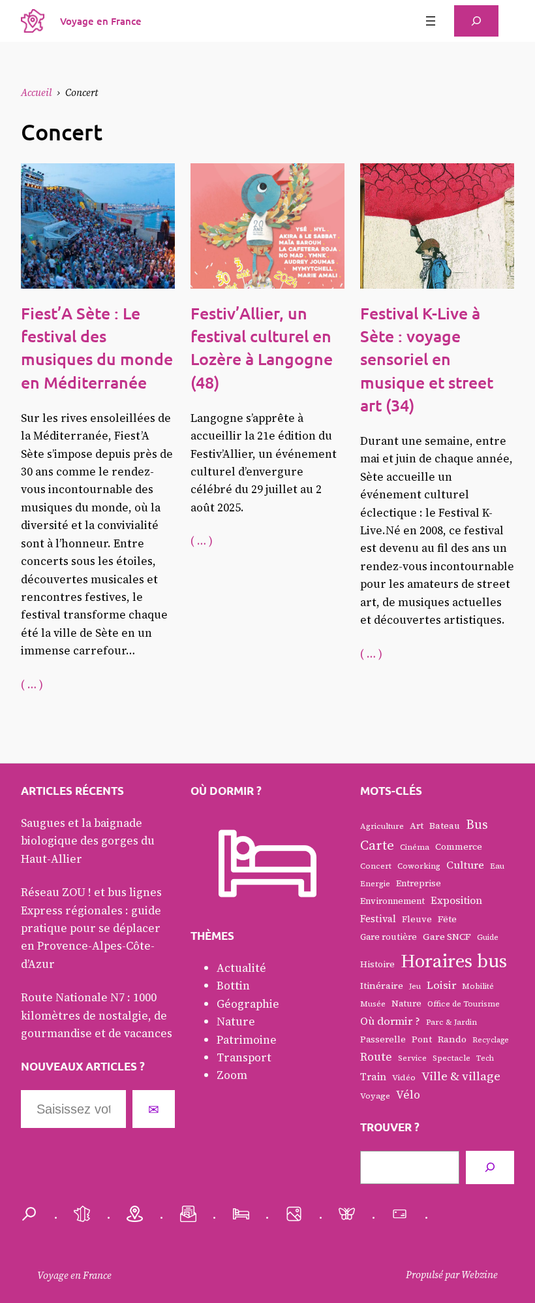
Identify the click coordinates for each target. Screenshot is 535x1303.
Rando (452, 1039)
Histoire (377, 964)
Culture (465, 865)
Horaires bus (454, 961)
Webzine (479, 1274)
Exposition (456, 900)
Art (416, 826)
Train (373, 1077)
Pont (422, 1039)
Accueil (36, 92)
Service (412, 1058)
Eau (497, 866)
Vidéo (404, 1077)
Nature (236, 1021)
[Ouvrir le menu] (430, 21)
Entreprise (418, 883)
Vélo (408, 1094)
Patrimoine (247, 1040)
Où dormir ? (390, 1021)
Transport (244, 1057)
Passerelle (383, 1039)
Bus (477, 824)
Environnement (392, 901)
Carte (377, 845)
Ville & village (460, 1075)
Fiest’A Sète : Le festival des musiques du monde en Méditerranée (97, 347)
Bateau (444, 826)
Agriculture (382, 826)
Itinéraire (381, 985)
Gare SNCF (447, 936)
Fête (447, 918)
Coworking (418, 866)
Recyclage (490, 1040)
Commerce (458, 847)
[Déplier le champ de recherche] (476, 21)
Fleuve (417, 919)
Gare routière (388, 936)
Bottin (233, 985)
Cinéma (414, 847)
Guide (487, 937)
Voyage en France (101, 20)
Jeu (415, 986)
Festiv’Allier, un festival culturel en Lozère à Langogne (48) (262, 347)
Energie (375, 883)
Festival (378, 918)
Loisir (441, 985)
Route (376, 1057)
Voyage (375, 1095)
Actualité (241, 968)
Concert (375, 866)
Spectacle (451, 1058)
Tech (485, 1058)
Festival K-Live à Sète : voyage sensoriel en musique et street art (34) (426, 358)
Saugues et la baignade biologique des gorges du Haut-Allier (88, 841)
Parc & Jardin (451, 1022)
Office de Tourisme (463, 1004)
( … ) (32, 684)
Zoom (232, 1075)
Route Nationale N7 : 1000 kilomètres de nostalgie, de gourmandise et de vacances (96, 1015)
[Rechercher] (490, 1167)
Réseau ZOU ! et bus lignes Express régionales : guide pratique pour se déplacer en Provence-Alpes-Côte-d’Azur (91, 928)
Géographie (248, 1004)
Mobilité (478, 986)
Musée (373, 1004)
